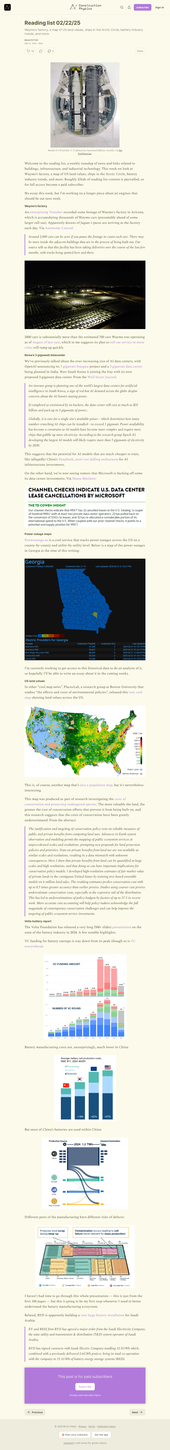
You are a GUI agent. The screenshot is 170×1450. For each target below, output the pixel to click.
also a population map (96, 785)
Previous (37, 1412)
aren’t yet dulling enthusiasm (96, 459)
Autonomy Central (59, 228)
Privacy (82, 1426)
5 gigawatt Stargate (74, 366)
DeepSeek (66, 459)
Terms (91, 1426)
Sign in (159, 7)
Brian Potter (31, 40)
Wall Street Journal (101, 377)
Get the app (101, 1434)
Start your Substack (76, 1434)
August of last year (46, 342)
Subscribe (142, 7)
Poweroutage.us (36, 540)
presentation (121, 927)
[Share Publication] (129, 7)
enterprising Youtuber (46, 212)
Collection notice (106, 1426)
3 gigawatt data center (126, 366)
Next (135, 1412)
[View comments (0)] (41, 51)
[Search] (122, 7)
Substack (69, 1443)
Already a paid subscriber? (85, 1395)
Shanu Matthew (84, 478)
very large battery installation (102, 1315)
